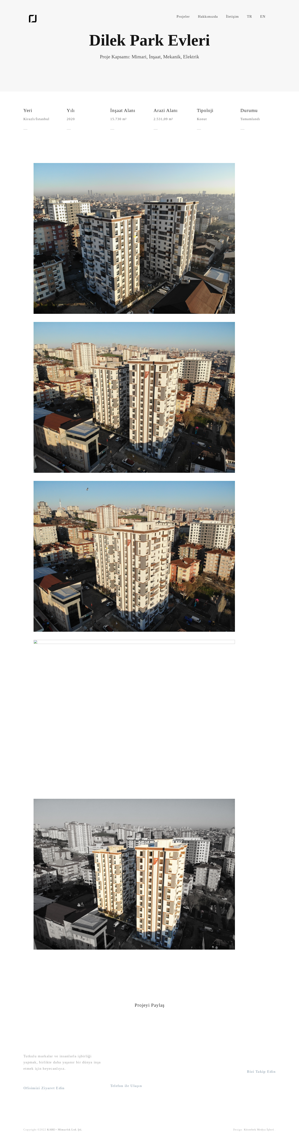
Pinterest (260, 1100)
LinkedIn (260, 1108)
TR (249, 16)
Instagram (258, 1082)
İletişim (232, 16)
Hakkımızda (208, 16)
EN (262, 16)
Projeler (183, 16)
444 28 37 (122, 1095)
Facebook (259, 1091)
